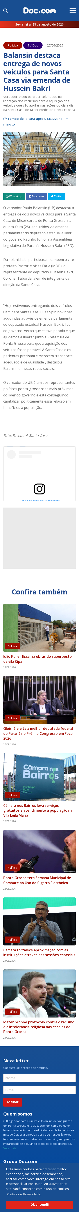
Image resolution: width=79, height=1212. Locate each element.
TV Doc (33, 45)
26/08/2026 (9, 744)
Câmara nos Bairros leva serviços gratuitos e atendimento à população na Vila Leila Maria (37, 810)
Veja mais (9, 1148)
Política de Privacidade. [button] (24, 1194)
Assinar (12, 1102)
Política (13, 45)
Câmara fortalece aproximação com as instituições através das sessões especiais (39, 952)
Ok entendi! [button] (40, 1205)
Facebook (37, 196)
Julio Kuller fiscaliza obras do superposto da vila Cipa (37, 659)
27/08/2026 (9, 667)
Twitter (58, 196)
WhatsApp (15, 196)
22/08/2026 (9, 821)
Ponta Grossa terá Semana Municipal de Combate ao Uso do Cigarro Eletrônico (37, 880)
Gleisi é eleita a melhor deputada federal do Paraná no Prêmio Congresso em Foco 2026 (38, 733)
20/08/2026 (9, 960)
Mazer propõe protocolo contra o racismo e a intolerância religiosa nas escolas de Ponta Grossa (38, 1027)
